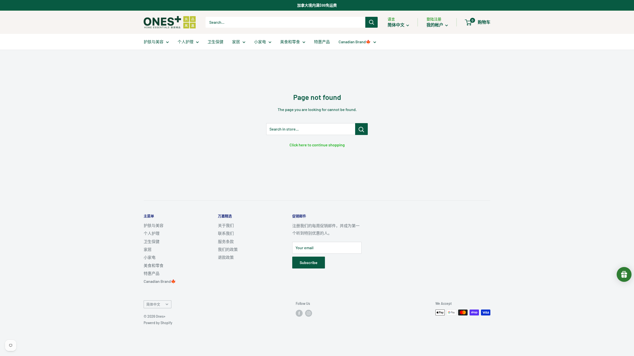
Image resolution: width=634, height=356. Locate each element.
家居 (236, 41)
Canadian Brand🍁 (355, 41)
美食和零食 (290, 41)
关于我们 (226, 225)
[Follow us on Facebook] (299, 313)
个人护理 (185, 41)
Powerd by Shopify (158, 323)
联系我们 (226, 233)
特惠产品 (322, 41)
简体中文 (153, 304)
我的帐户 (435, 24)
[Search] (371, 22)
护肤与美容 (153, 41)
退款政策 (226, 257)
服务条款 (226, 241)
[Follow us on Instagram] (308, 313)
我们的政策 (228, 249)
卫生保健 (215, 41)
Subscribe (308, 262)
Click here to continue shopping (317, 144)
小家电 (260, 41)
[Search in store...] (361, 129)
